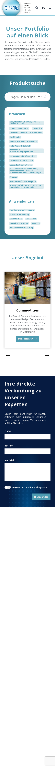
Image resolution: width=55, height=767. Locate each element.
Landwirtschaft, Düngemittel (23, 156)
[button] (27, 339)
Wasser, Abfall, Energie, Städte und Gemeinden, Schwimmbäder (25, 186)
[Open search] (36, 7)
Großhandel (15, 137)
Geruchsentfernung (19, 223)
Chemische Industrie (19, 128)
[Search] (45, 96)
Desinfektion (16, 219)
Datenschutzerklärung (24, 487)
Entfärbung (31, 219)
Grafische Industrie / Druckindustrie (26, 132)
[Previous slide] (7, 355)
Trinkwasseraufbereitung (21, 227)
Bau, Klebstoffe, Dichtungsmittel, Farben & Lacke (24, 123)
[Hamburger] (50, 7)
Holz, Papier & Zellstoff (20, 146)
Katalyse (36, 223)
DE (43, 7)
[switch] (8, 487)
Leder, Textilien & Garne (21, 165)
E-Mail (8, 431)
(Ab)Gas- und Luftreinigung (22, 210)
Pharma (13, 177)
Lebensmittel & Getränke (21, 160)
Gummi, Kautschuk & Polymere (24, 141)
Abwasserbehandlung (19, 214)
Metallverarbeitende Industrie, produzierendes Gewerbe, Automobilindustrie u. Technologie (25, 171)
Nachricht (10, 460)
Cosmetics (37, 128)
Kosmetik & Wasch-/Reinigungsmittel (21, 151)
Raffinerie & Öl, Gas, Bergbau (23, 181)
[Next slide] (47, 355)
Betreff (9, 445)
